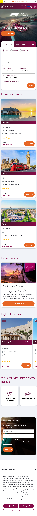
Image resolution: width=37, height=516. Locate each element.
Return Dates (23, 68)
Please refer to (15, 1)
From (5, 56)
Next (27, 329)
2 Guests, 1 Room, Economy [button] (14, 77)
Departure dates (7, 68)
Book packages (8, 33)
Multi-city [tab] (25, 50)
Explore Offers (18, 304)
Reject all (11, 506)
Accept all (26, 506)
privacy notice (7, 444)
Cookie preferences (18, 511)
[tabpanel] (18, 28)
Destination (7, 62)
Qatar (4, 321)
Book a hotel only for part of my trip (14, 81)
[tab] (7, 44)
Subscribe (8, 449)
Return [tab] (7, 50)
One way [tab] (15, 50)
